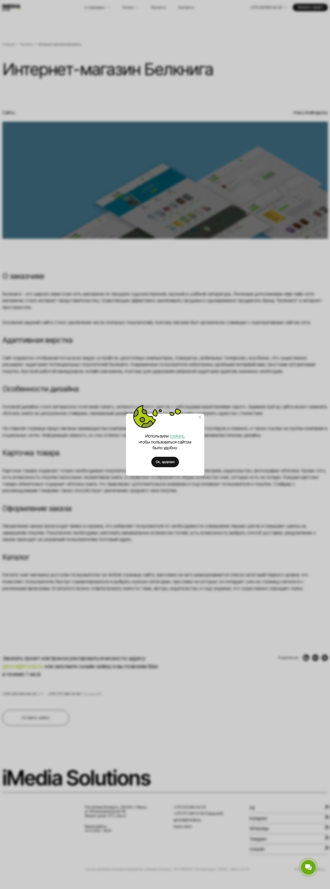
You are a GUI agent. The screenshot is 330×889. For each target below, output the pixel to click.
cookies (177, 435)
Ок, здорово (165, 462)
